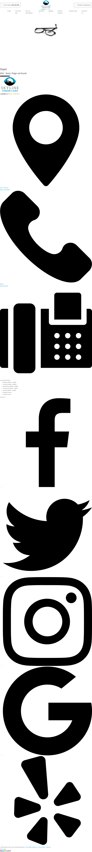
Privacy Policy (41, 847)
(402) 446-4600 (4, 286)
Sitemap (48, 847)
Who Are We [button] (18, 12)
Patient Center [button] (60, 12)
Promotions (73, 11)
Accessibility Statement (31, 847)
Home (9, 11)
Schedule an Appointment (83, 5)
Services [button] (41, 11)
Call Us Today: (11, 5)
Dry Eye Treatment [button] (29, 12)
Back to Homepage (5, 76)
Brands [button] (51, 11)
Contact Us (84, 12)
